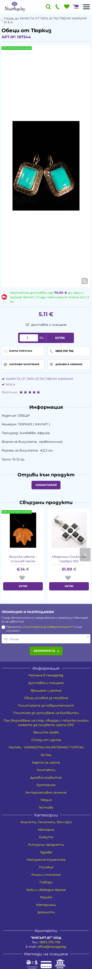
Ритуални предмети (46, 845)
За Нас (46, 755)
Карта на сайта (46, 762)
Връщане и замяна (46, 690)
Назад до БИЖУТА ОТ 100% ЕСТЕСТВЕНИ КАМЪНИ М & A (45, 20)
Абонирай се (44, 650)
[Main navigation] (86, 7)
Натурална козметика (46, 860)
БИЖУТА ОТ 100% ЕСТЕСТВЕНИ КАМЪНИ (39, 379)
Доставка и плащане (46, 683)
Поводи (46, 882)
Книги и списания (46, 875)
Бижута (46, 837)
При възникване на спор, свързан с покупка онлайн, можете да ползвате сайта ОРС (46, 722)
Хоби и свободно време (46, 890)
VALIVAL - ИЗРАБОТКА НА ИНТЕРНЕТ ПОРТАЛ (46, 747)
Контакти (46, 770)
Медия (46, 800)
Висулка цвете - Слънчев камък (23, 559)
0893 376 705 (50, 942)
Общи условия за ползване (46, 698)
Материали (46, 905)
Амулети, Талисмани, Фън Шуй (46, 822)
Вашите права (46, 732)
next (85, 554)
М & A (10, 384)
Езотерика (46, 785)
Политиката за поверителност (47, 626)
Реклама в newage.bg (46, 675)
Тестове (46, 807)
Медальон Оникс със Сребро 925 (69, 559)
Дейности (46, 912)
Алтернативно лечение (46, 792)
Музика (46, 897)
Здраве (46, 852)
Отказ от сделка (46, 740)
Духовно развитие (46, 777)
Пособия (46, 867)
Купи (60, 338)
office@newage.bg (51, 947)
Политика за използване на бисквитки (46, 713)
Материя (46, 830)
